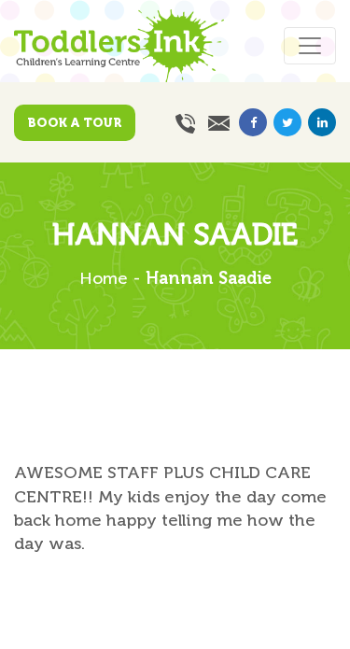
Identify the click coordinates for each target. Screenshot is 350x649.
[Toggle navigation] (310, 45)
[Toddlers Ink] (119, 42)
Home (103, 278)
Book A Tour (74, 123)
